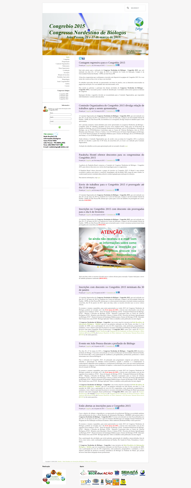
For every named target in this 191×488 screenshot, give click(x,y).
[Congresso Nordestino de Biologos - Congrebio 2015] (95, 54)
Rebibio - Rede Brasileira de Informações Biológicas (71, 461)
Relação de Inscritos (63, 75)
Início (67, 57)
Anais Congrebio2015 (63, 81)
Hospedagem (65, 79)
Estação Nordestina (101, 331)
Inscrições (66, 72)
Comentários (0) (110, 65)
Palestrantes (66, 66)
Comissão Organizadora (62, 64)
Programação (65, 61)
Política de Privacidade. (91, 461)
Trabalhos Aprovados (63, 77)
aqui (126, 146)
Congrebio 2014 (63, 99)
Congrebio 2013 (63, 97)
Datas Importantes (64, 68)
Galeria (67, 83)
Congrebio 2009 (63, 94)
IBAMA (81, 335)
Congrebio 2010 (63, 95)
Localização (66, 70)
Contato (67, 86)
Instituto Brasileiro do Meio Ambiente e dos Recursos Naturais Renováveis (121, 333)
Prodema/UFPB (90, 333)
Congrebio (66, 59)
